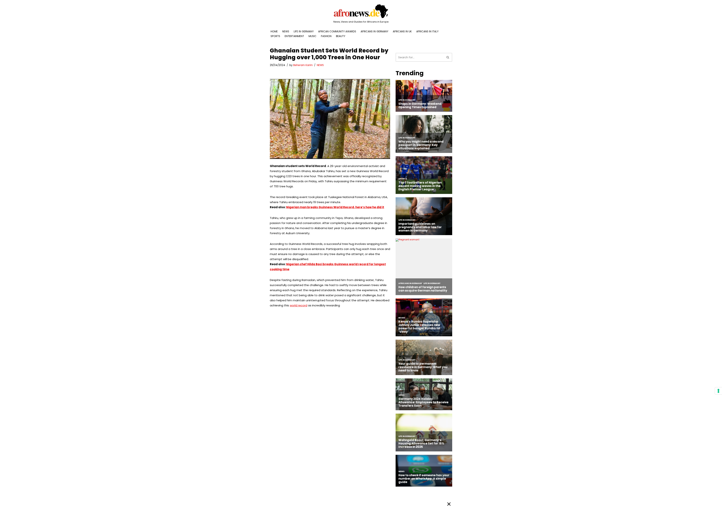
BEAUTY (340, 36)
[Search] (448, 57)
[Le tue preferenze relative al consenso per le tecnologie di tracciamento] (718, 390)
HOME (274, 31)
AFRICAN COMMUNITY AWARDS (337, 31)
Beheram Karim (303, 65)
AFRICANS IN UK (402, 31)
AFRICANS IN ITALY (427, 31)
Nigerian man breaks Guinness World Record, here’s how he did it (335, 207)
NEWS (285, 31)
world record (298, 305)
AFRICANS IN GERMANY (374, 31)
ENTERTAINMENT (294, 36)
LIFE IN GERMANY (304, 31)
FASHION (326, 36)
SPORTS (275, 36)
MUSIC (312, 36)
